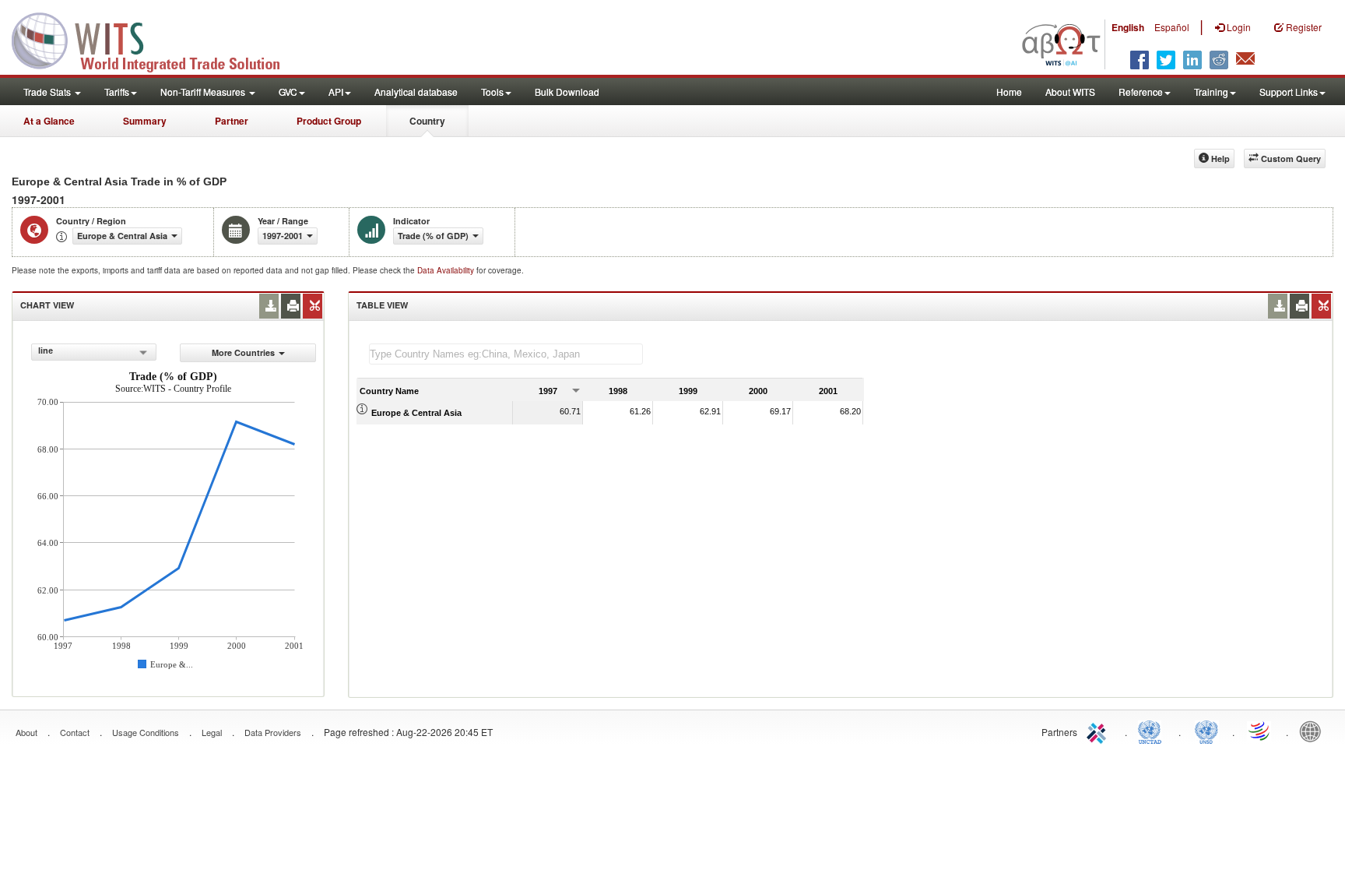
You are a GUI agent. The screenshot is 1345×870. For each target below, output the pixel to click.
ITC (1099, 730)
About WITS (1070, 91)
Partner (231, 121)
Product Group (329, 121)
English (1127, 27)
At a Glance (49, 121)
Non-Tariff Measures (204, 91)
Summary (145, 121)
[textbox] (506, 354)
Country (427, 121)
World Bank (1313, 730)
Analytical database (416, 91)
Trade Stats (48, 91)
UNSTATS (1206, 730)
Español (1171, 26)
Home (1009, 91)
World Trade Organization (1260, 730)
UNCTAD (1152, 730)
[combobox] (93, 352)
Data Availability (446, 270)
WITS (155, 39)
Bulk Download (567, 91)
